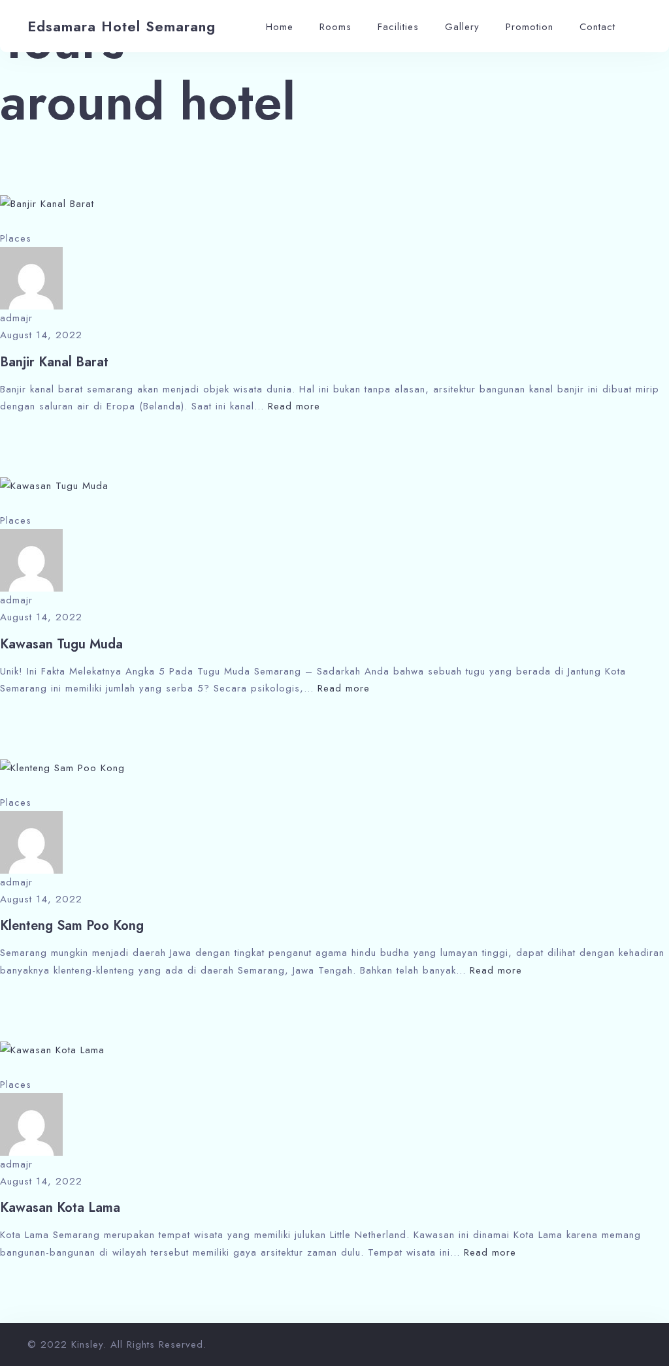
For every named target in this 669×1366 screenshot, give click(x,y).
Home (279, 27)
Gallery (462, 27)
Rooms (335, 27)
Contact (597, 27)
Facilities (398, 27)
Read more (294, 406)
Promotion (529, 27)
